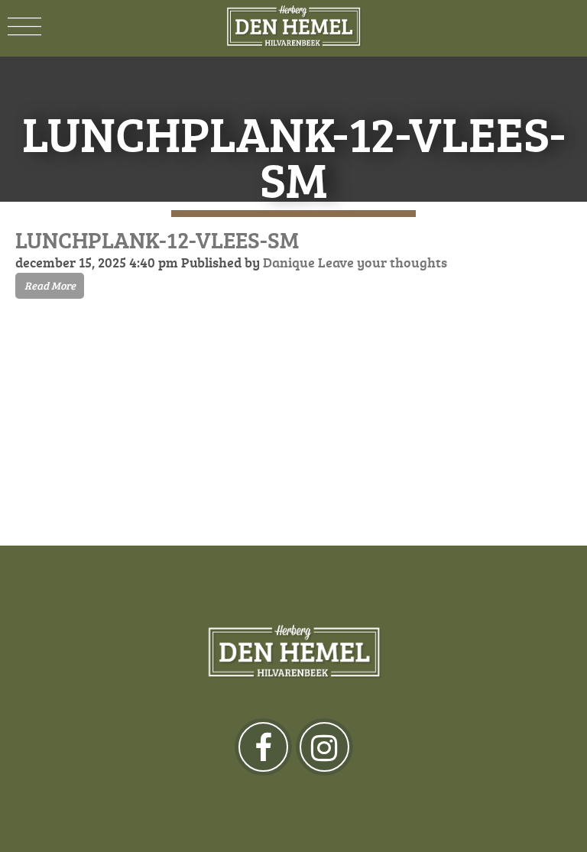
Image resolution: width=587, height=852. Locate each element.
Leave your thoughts (382, 262)
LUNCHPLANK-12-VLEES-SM (157, 239)
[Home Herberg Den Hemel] (293, 26)
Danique (289, 262)
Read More (50, 285)
